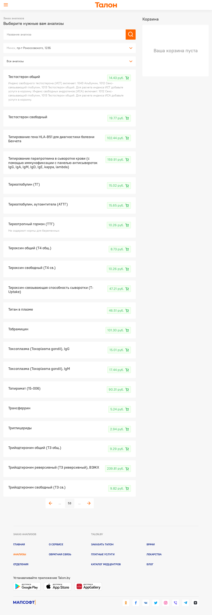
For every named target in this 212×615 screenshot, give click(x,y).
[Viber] (176, 603)
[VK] (146, 603)
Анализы (19, 554)
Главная (19, 544)
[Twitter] (156, 603)
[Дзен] (195, 603)
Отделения (20, 564)
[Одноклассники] (126, 603)
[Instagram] (166, 603)
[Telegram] (185, 603)
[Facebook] (136, 603)
